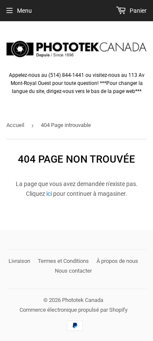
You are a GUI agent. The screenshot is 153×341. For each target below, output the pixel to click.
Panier (137, 10)
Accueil (15, 125)
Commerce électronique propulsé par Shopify (74, 310)
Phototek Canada (82, 300)
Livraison (19, 261)
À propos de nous (117, 261)
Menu (24, 10)
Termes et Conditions (63, 261)
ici (49, 193)
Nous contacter (73, 271)
